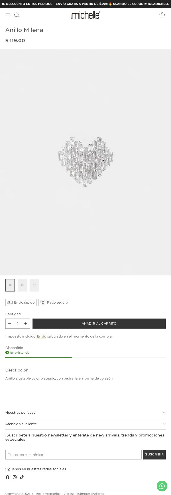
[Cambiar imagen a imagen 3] (34, 285)
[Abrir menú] (7, 15)
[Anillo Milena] (85, 162)
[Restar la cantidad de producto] (10, 323)
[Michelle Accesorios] (85, 15)
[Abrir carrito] (162, 15)
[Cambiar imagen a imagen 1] (10, 285)
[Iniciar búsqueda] (16, 15)
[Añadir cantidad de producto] (26, 323)
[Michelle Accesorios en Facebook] (7, 477)
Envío (41, 336)
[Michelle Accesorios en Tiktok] (21, 477)
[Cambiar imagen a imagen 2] (22, 285)
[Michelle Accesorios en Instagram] (14, 477)
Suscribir (154, 454)
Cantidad (13, 314)
